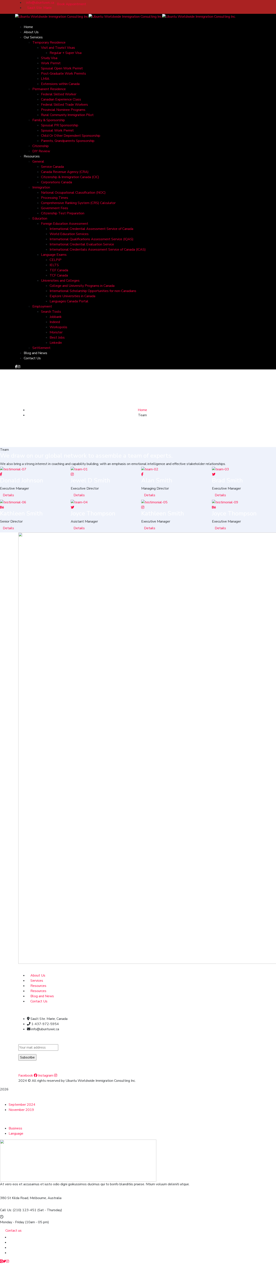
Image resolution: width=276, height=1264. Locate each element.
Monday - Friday (12, 1222)
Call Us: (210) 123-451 (18, 1210)
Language (16, 1133)
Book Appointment (71, 4)
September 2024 (22, 1104)
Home (142, 410)
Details (8, 495)
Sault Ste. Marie (39, 7)
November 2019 (21, 1109)
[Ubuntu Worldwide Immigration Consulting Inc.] (52, 16)
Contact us (13, 1230)
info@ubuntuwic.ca (40, 2)
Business (15, 1128)
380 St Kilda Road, (14, 1198)
